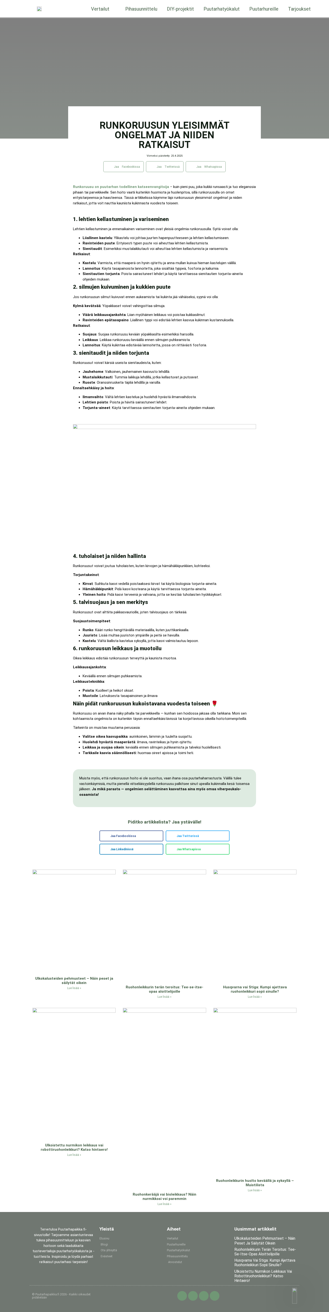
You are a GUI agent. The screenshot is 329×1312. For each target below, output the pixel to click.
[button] (123, 166)
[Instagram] (204, 1296)
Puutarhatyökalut (222, 9)
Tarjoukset (299, 9)
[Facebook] (182, 1296)
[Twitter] (193, 1296)
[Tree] (214, 1296)
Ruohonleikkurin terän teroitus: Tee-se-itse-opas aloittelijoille (164, 989)
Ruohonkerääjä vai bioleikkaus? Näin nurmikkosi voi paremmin (164, 1196)
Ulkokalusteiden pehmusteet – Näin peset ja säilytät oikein (74, 980)
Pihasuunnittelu (141, 9)
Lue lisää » (74, 988)
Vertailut (100, 9)
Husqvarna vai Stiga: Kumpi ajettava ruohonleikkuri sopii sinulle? (255, 989)
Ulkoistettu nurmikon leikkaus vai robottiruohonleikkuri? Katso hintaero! (74, 1147)
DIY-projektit (180, 9)
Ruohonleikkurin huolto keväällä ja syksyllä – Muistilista (255, 1182)
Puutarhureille (263, 9)
